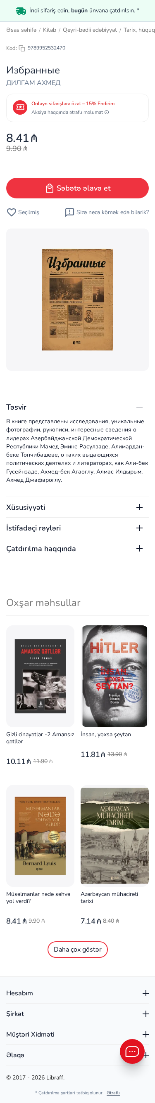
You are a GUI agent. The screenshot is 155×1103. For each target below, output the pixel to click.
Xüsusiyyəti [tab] (25, 507)
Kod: (11, 48)
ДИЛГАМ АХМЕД (33, 82)
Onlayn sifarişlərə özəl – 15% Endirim (72, 103)
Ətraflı (113, 1093)
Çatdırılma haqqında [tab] (41, 549)
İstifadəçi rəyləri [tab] (33, 528)
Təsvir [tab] (16, 407)
